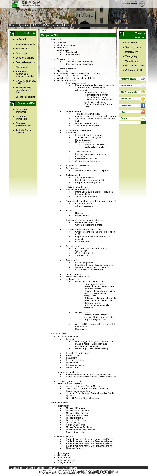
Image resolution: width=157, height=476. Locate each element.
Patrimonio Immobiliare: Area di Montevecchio (88, 374)
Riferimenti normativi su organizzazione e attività (96, 93)
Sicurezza (126, 98)
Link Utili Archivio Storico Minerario (83, 398)
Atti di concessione (84, 206)
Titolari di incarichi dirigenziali (89, 137)
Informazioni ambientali (77, 277)
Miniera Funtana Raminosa (79, 427)
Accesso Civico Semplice (96, 315)
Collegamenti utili (65, 462)
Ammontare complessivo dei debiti (92, 267)
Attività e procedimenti (77, 187)
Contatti (29, 467)
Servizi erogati (73, 246)
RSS (123, 112)
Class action (81, 251)
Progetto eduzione (75, 365)
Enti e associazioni (66, 460)
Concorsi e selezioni (26, 62)
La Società (21, 39)
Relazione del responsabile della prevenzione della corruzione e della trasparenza (100, 300)
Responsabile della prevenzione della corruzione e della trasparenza (99, 293)
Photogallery (63, 453)
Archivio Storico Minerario (23, 131)
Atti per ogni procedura (86, 196)
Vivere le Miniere (61, 25)
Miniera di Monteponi (76, 408)
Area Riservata (69, 467)
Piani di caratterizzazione (78, 353)
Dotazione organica (84, 142)
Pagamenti (71, 260)
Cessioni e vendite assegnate (80, 64)
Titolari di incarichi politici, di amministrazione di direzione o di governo (95, 115)
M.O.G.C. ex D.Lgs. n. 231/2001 (26, 81)
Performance (72, 168)
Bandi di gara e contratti (77, 189)
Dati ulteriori (81, 329)
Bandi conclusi (73, 55)
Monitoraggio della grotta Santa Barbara (94, 341)
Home (12, 25)
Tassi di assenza (83, 152)
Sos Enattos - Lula (75, 432)
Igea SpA (24, 25)
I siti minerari (63, 406)
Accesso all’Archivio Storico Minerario (84, 386)
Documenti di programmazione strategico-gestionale (99, 100)
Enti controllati (73, 175)
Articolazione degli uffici (86, 123)
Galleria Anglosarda (75, 425)
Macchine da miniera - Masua (80, 429)
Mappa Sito (16, 467)
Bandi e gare (22, 53)
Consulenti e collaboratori (78, 130)
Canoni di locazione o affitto (88, 225)
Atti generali (81, 90)
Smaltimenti (71, 358)
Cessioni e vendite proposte (79, 62)
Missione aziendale (25, 44)
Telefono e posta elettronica (88, 125)
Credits (40, 467)
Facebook (126, 105)
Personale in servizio (94, 144)
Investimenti (72, 362)
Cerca (124, 118)
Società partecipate (84, 177)
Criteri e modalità (83, 204)
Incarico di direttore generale (89, 135)
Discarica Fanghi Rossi (77, 415)
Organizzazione (73, 111)
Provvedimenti (82, 215)
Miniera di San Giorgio (77, 413)
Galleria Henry (73, 422)
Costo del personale (94, 147)
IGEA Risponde (129, 92)
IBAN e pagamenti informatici (89, 270)
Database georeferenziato (23, 124)
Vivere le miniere (59, 402)
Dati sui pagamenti (84, 263)
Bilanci (69, 211)
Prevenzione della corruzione (89, 281)
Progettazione (73, 355)
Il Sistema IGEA (41, 25)
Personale (71, 133)
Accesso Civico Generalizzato (98, 317)
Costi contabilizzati (84, 253)
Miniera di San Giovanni (77, 410)
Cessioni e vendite (25, 57)
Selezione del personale (77, 166)
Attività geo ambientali (21, 110)
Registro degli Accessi (95, 319)
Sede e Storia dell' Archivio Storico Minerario (87, 388)
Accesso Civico (82, 312)
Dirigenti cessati (83, 140)
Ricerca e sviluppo (75, 360)
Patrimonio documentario (78, 391)
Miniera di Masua (74, 418)
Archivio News (128, 78)
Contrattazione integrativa (87, 161)
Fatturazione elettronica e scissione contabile (25, 73)
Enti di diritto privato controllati (89, 180)
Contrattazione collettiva (87, 159)
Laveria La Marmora (76, 420)
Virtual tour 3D (64, 458)
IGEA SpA (56, 39)
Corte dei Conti (82, 241)
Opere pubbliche (74, 274)
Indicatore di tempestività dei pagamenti (94, 265)
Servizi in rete (81, 255)
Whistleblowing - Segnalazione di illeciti (24, 90)
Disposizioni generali (76, 83)
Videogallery (63, 455)
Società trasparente (25, 97)
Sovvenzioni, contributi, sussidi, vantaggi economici (91, 201)
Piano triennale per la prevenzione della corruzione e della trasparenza (94, 86)
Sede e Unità (22, 48)
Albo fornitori (22, 67)
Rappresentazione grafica (87, 182)
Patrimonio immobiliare (21, 117)
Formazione (72, 367)
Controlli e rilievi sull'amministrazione (84, 229)
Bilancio (79, 213)
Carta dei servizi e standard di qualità (93, 248)
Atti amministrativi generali (97, 97)
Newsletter (126, 85)
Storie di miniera (65, 437)
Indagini (70, 339)
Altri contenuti (72, 279)
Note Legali (53, 467)
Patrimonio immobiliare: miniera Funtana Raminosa (91, 377)
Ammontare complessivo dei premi (92, 170)
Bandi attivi (71, 52)
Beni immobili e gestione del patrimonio (85, 220)
